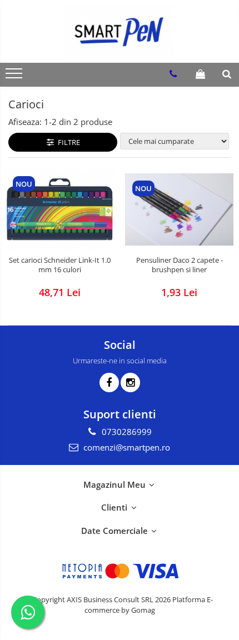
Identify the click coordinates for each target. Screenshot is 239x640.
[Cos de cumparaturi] (200, 74)
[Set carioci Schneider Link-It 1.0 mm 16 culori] (60, 209)
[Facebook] (109, 382)
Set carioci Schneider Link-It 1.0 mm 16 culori (60, 265)
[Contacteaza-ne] (173, 74)
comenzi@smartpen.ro (125, 447)
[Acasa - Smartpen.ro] (119, 31)
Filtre (67, 142)
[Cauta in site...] (227, 74)
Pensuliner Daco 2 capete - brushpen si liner (179, 265)
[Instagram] (130, 382)
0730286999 (125, 431)
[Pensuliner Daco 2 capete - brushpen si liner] (179, 209)
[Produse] (15, 76)
